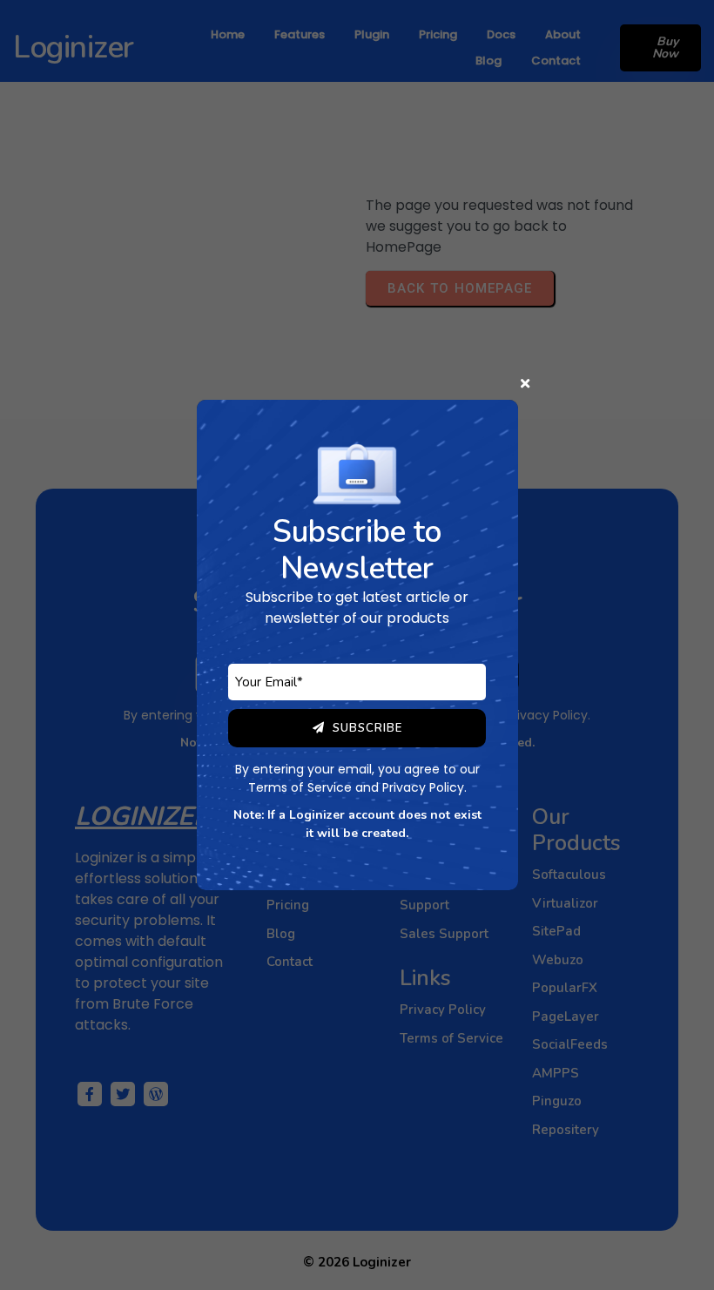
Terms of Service (300, 787)
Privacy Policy (423, 787)
